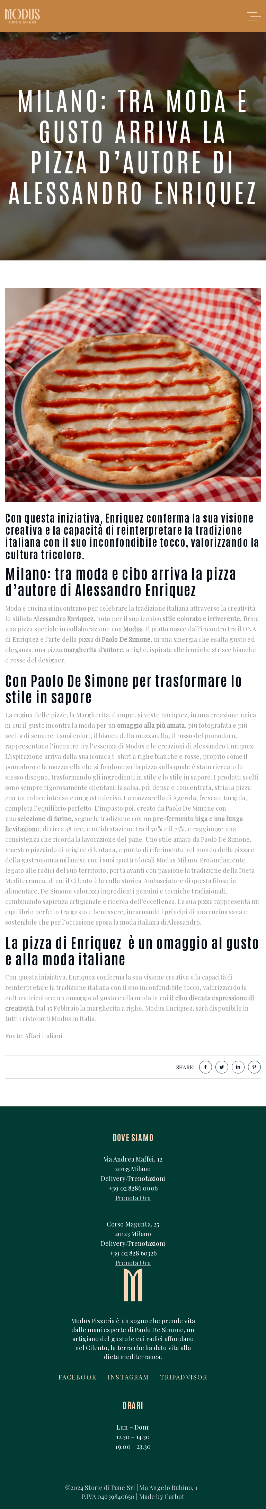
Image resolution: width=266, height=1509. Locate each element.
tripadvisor (184, 1377)
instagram (128, 1377)
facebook (78, 1377)
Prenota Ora (133, 1198)
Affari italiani (43, 1036)
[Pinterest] (254, 1067)
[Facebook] (205, 1067)
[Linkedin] (238, 1067)
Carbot (174, 1496)
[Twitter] (221, 1067)
